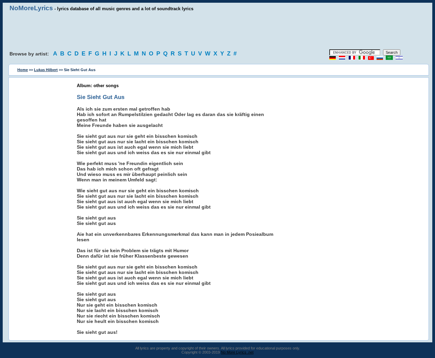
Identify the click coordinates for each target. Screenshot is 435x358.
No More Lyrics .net (237, 352)
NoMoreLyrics (31, 8)
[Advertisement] (217, 30)
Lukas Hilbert (46, 70)
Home (22, 70)
